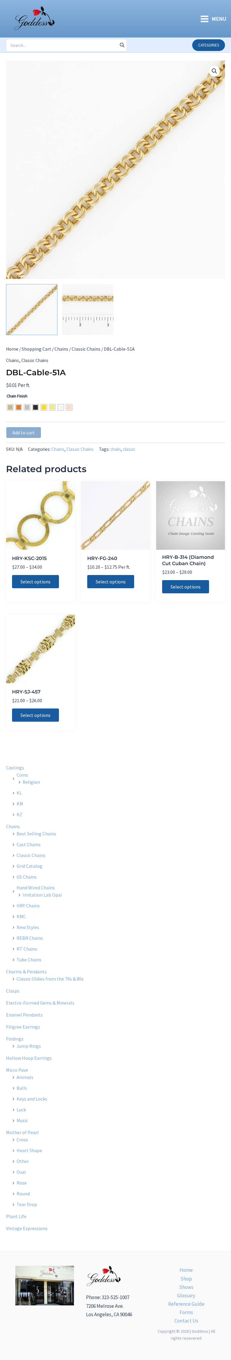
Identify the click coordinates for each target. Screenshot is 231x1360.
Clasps (13, 991)
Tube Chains (29, 960)
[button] (208, 45)
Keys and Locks (32, 1099)
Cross (22, 1140)
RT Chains (27, 949)
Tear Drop (27, 1204)
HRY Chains (28, 906)
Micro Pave (17, 1070)
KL (19, 793)
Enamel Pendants (24, 1015)
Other (23, 1161)
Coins (22, 775)
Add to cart (23, 433)
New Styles (28, 927)
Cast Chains (29, 844)
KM (20, 804)
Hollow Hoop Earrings (29, 1058)
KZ (19, 814)
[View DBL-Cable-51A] (31, 309)
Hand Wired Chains (36, 888)
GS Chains (27, 877)
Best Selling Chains (36, 834)
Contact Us (186, 1320)
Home (12, 349)
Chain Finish (17, 396)
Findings (14, 1039)
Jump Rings (29, 1046)
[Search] (122, 45)
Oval (21, 1172)
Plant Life (16, 1216)
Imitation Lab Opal (42, 895)
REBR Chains (30, 938)
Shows (186, 1287)
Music (22, 1120)
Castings (15, 768)
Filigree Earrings (23, 1027)
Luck (21, 1110)
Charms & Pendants (26, 972)
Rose (22, 1183)
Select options (35, 582)
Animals (25, 1077)
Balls (22, 1088)
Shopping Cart (36, 349)
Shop (186, 1278)
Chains (61, 349)
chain (115, 449)
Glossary (186, 1295)
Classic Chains (86, 349)
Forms (186, 1312)
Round (23, 1194)
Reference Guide (186, 1304)
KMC (21, 916)
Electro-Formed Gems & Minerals (40, 1003)
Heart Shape (29, 1150)
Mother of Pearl (22, 1132)
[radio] (10, 407)
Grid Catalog (29, 866)
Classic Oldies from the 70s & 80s (50, 979)
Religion (31, 782)
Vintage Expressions (27, 1228)
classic (129, 449)
